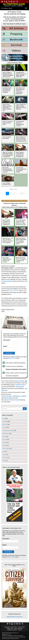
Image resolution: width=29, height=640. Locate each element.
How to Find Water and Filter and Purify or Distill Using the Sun (7, 107)
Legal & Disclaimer (18, 628)
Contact (20, 629)
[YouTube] (6, 1)
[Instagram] (9, 1)
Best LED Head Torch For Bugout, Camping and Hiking (21, 260)
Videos (4, 460)
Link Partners (13, 627)
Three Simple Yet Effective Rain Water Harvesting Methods (21, 107)
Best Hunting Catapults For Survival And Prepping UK (20, 154)
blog (3, 418)
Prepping (4, 421)
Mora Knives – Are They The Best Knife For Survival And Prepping (7, 240)
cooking (4, 454)
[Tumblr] (17, 1)
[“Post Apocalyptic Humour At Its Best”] (14, 587)
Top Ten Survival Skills (8, 430)
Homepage (7, 627)
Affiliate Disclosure (12, 629)
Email (5, 346)
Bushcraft (4, 424)
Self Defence (16, 396)
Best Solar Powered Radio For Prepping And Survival (8, 170)
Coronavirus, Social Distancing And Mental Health (21, 170)
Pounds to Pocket (13, 290)
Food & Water (5, 448)
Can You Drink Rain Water (7, 137)
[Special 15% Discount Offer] (14, 495)
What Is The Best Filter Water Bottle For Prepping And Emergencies (8, 154)
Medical (4, 445)
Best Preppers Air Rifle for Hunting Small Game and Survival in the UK (21, 139)
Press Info (5, 457)
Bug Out (4, 439)
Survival (4, 427)
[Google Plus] (14, 1)
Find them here (19, 384)
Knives (4, 436)
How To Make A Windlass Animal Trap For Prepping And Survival (8, 74)
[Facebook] (4, 1)
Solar (3, 451)
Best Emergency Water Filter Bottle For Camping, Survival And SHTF (21, 241)
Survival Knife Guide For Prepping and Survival (20, 123)
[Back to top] (25, 636)
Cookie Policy (9, 628)
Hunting (4, 442)
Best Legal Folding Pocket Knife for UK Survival (6, 260)
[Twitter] (2, 1)
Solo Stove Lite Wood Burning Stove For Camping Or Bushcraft (20, 90)
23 (21, 193)
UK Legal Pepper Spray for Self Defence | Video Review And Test (21, 222)
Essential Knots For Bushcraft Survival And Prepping (7, 90)
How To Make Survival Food (7, 183)
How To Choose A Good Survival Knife (8, 123)
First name (6, 340)
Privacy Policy (12, 358)
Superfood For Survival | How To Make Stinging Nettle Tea (21, 74)
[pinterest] (11, 1)
